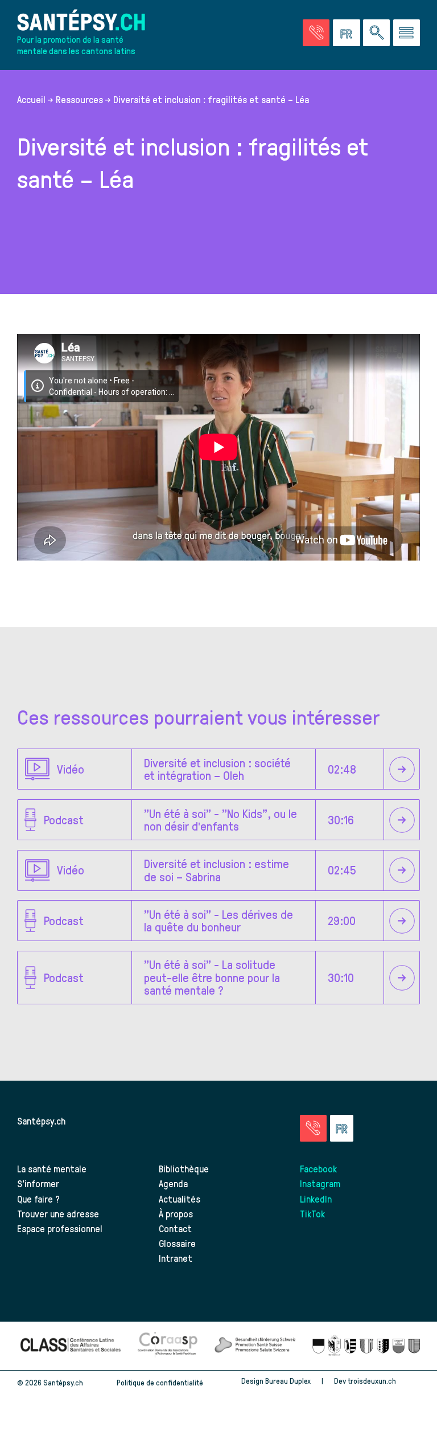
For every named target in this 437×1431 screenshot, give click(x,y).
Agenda (173, 1183)
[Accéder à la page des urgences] (316, 32)
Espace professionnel (59, 1228)
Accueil (31, 99)
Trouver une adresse (58, 1213)
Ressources (79, 99)
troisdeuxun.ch (373, 1380)
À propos (176, 1213)
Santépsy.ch (41, 1120)
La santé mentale (51, 1168)
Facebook (318, 1168)
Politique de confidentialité (160, 1382)
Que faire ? (38, 1198)
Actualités (179, 1198)
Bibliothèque (184, 1168)
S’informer (38, 1183)
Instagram (320, 1183)
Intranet (175, 1258)
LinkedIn (316, 1198)
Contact (175, 1228)
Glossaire (177, 1243)
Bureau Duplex (288, 1380)
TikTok (312, 1213)
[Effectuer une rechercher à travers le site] (376, 32)
